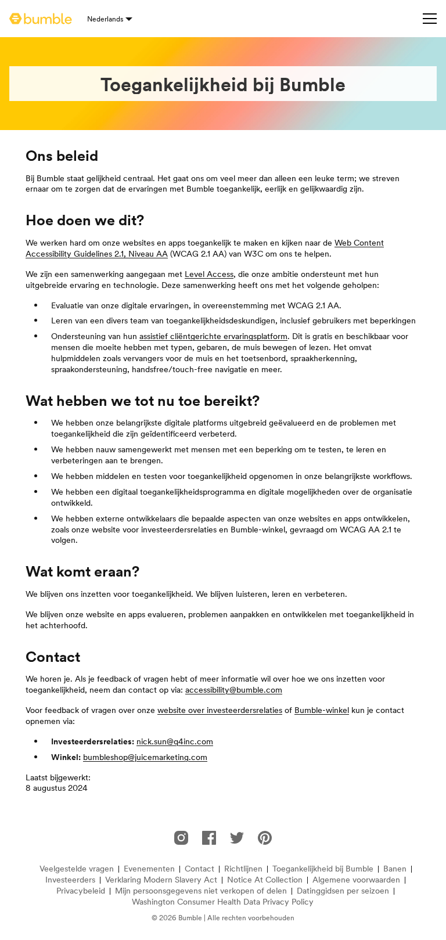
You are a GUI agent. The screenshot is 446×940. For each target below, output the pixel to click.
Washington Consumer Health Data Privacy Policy (223, 901)
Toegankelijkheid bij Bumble (322, 868)
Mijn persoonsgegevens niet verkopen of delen (201, 890)
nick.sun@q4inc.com (174, 741)
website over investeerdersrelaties (219, 710)
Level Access (209, 274)
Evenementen (149, 868)
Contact (199, 868)
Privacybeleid (80, 890)
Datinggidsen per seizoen (343, 890)
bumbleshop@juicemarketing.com (145, 757)
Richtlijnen (243, 868)
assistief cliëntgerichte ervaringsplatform (213, 336)
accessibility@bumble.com (233, 690)
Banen (395, 868)
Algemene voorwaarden (356, 879)
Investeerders (70, 879)
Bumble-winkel (321, 710)
